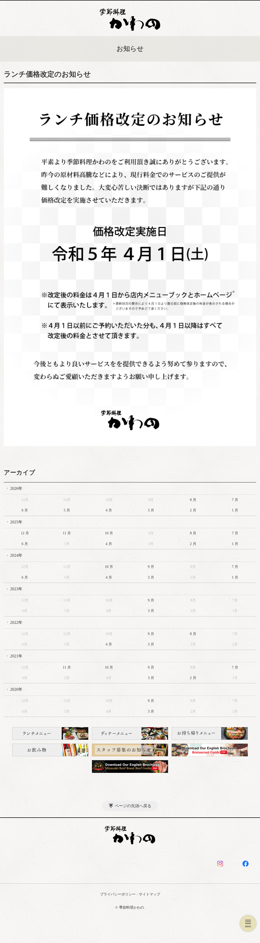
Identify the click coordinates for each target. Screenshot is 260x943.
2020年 (16, 689)
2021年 (16, 656)
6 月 (25, 510)
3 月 (151, 510)
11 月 (67, 533)
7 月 (235, 500)
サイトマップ (149, 894)
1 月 (235, 510)
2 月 (193, 510)
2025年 (16, 522)
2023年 (16, 589)
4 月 (109, 510)
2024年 (16, 555)
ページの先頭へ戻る (133, 806)
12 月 (25, 533)
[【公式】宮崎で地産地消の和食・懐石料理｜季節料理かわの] (130, 17)
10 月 (109, 533)
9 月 (151, 567)
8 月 (193, 500)
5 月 (67, 510)
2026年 (16, 488)
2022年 (16, 622)
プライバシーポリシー (118, 894)
